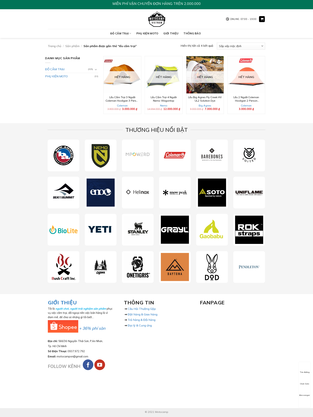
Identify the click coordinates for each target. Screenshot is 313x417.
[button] (262, 19)
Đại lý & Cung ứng (140, 325)
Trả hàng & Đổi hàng (141, 320)
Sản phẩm (72, 46)
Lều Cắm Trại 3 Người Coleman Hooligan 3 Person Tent (122, 99)
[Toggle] (96, 69)
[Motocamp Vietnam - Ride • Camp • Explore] (156, 19)
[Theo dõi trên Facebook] (88, 364)
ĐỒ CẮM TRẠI (119, 33)
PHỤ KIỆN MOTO (147, 33)
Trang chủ (54, 46)
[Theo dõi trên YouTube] (99, 364)
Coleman (122, 105)
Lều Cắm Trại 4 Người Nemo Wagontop (164, 99)
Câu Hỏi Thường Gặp (142, 309)
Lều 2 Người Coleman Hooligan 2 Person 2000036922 (246, 99)
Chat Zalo (304, 384)
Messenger (304, 395)
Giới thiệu (170, 33)
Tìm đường (305, 372)
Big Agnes (205, 105)
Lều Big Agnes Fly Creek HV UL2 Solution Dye (205, 99)
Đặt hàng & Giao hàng (142, 314)
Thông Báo (192, 33)
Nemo (163, 105)
